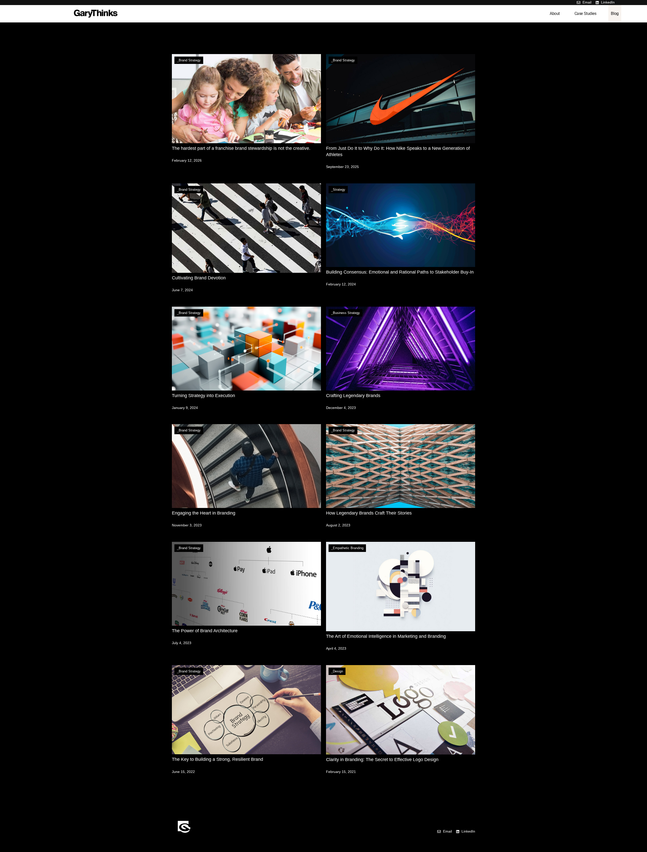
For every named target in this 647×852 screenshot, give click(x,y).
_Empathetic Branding (347, 548)
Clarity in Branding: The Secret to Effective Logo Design (382, 759)
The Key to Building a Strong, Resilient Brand (217, 759)
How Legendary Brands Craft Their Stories (369, 513)
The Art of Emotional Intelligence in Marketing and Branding (386, 636)
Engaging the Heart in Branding (203, 513)
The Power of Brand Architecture (205, 630)
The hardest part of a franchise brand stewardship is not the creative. (241, 148)
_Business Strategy (345, 313)
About (555, 13)
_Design (337, 671)
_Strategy (338, 189)
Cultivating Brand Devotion (199, 277)
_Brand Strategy (189, 60)
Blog (614, 13)
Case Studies (585, 13)
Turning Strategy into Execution (203, 395)
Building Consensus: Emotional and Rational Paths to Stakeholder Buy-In (400, 272)
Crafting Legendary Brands (353, 395)
